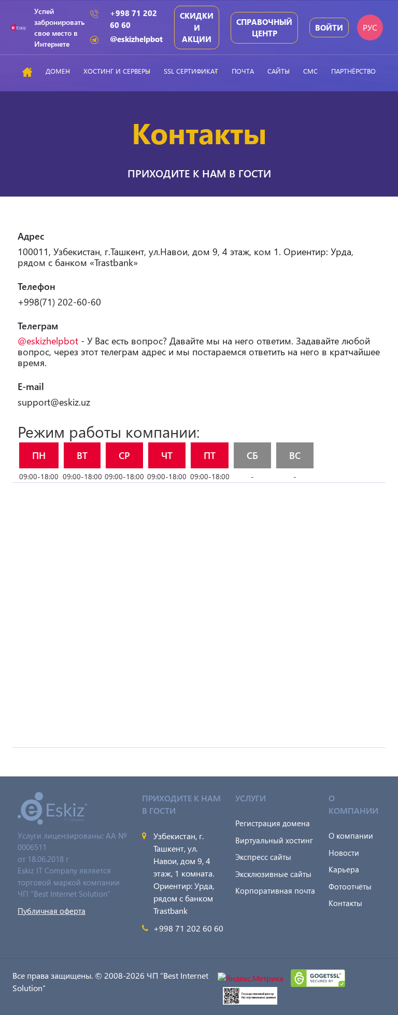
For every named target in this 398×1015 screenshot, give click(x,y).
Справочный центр (264, 28)
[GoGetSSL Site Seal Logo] (318, 977)
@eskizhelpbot (136, 39)
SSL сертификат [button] (191, 70)
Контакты (345, 903)
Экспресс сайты (263, 857)
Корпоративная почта (275, 890)
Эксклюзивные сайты (273, 874)
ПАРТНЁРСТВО (353, 70)
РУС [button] (370, 27)
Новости (344, 852)
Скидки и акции (197, 27)
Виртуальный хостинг (274, 840)
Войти (329, 27)
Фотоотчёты (350, 886)
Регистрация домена (272, 823)
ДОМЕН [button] (58, 70)
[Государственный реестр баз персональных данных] (250, 995)
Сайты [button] (278, 70)
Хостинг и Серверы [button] (116, 70)
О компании (351, 835)
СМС (310, 70)
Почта (243, 70)
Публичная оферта (52, 911)
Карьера (344, 869)
